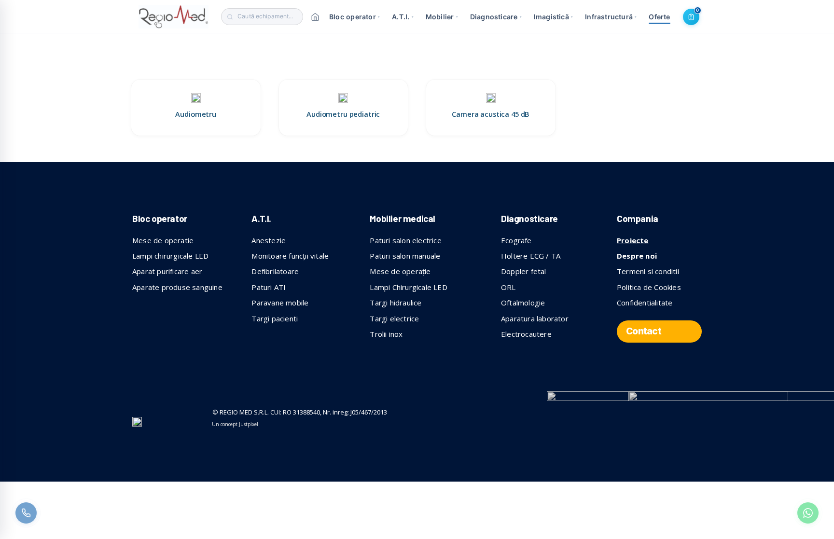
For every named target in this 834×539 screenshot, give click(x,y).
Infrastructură (611, 17)
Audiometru (195, 114)
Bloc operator (354, 17)
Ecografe (516, 240)
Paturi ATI (268, 287)
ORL (508, 287)
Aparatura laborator (535, 318)
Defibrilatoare (275, 271)
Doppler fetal (523, 271)
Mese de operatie (163, 240)
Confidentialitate (644, 302)
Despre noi (637, 256)
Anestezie (268, 240)
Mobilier (442, 17)
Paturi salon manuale (405, 256)
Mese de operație (400, 271)
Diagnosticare (496, 17)
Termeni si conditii (648, 271)
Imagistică (553, 17)
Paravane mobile (279, 302)
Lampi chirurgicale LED (170, 256)
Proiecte (633, 240)
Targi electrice (394, 318)
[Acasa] (315, 16)
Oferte (659, 17)
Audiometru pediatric (343, 114)
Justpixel (248, 424)
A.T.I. (403, 17)
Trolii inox (386, 334)
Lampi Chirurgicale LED (408, 287)
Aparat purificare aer (167, 271)
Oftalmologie (523, 302)
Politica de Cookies (649, 287)
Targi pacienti (274, 318)
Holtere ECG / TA (530, 256)
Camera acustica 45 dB (490, 114)
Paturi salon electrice (405, 240)
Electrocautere (526, 334)
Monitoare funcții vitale (290, 256)
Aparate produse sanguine (177, 287)
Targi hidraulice (395, 302)
